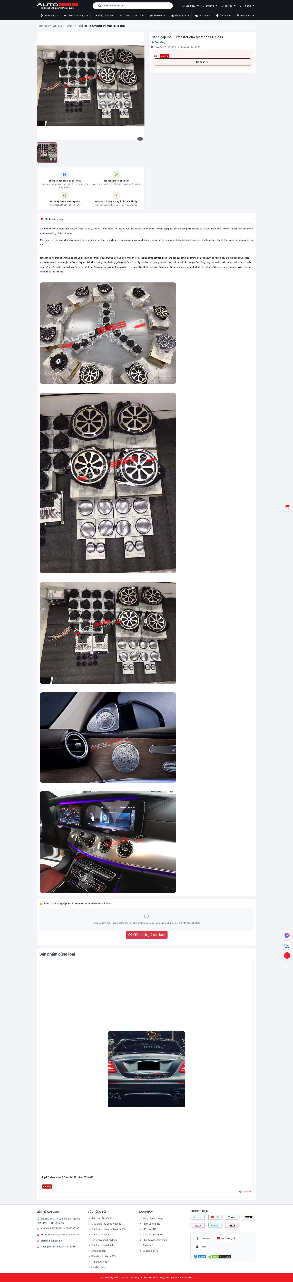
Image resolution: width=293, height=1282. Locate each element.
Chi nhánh (225, 15)
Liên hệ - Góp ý (99, 1267)
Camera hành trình (133, 15)
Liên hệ (164, 56)
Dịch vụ (210, 5)
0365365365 (72, 1228)
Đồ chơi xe (180, 15)
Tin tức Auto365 (100, 1261)
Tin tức (228, 5)
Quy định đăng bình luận (104, 1240)
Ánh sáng (49, 15)
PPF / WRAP (149, 1229)
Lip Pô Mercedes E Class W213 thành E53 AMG (67, 1177)
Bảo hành (245, 15)
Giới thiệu (190, 5)
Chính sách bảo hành (102, 1245)
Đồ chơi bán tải (150, 1250)
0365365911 (57, 1228)
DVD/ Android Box (152, 1234)
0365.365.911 (75, 205)
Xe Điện (157, 15)
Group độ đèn (98, 1250)
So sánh (200, 62)
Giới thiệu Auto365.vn (102, 1218)
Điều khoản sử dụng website (106, 1223)
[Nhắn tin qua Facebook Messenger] (287, 935)
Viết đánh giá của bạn (148, 935)
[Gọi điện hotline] (287, 955)
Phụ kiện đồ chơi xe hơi (155, 1240)
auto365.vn (57, 1240)
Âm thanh (204, 15)
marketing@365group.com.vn (64, 1234)
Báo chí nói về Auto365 (103, 1256)
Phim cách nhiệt (76, 15)
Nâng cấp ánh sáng (153, 1218)
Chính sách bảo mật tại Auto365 (108, 1229)
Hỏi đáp (247, 5)
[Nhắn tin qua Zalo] (287, 945)
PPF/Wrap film (106, 15)
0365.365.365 (61, 205)
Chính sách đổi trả (100, 1234)
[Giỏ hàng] (287, 507)
